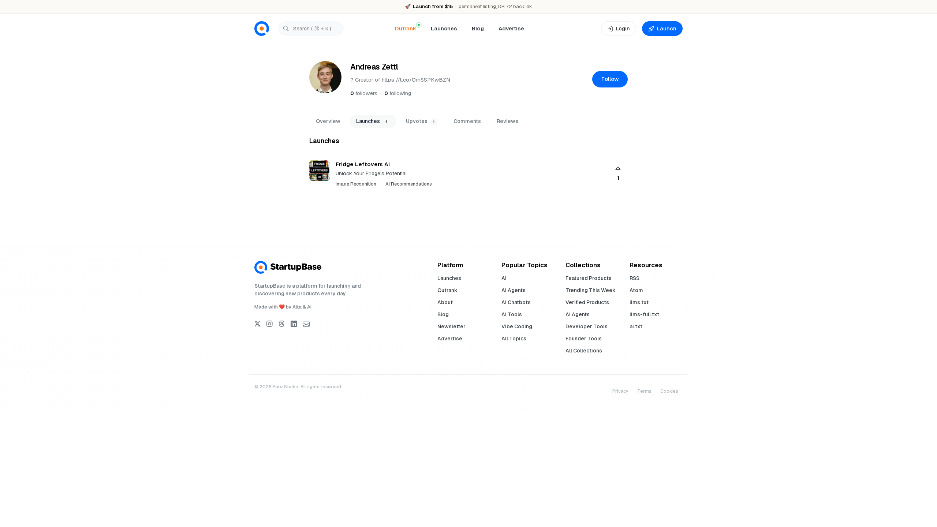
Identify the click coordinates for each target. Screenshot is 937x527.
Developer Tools (586, 326)
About (445, 302)
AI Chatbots (516, 302)
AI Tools (511, 314)
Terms (644, 391)
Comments (467, 121)
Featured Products (588, 278)
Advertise (511, 28)
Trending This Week (590, 290)
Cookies (669, 391)
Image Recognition (356, 184)
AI (504, 278)
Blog (478, 28)
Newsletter (451, 326)
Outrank (447, 290)
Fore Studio (285, 387)
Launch (666, 28)
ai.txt (636, 326)
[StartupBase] (261, 28)
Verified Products (587, 302)
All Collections (583, 350)
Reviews (507, 121)
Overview (328, 121)
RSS (634, 278)
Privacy (620, 391)
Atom (636, 290)
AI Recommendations (408, 184)
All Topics (513, 338)
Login (623, 28)
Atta (297, 307)
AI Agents (513, 290)
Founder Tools (583, 338)
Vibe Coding (516, 326)
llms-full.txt (644, 314)
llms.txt (639, 302)
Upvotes (420, 121)
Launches (444, 28)
